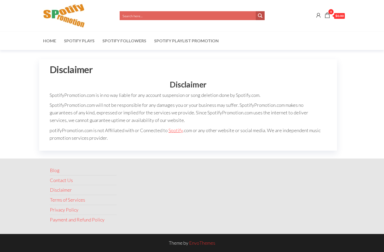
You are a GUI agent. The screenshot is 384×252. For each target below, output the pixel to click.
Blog (55, 170)
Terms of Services (67, 200)
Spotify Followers (124, 40)
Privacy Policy (64, 210)
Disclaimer (61, 190)
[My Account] (318, 15)
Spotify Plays (79, 40)
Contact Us (61, 180)
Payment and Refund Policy (77, 219)
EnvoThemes (202, 243)
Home (49, 40)
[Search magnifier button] (260, 15)
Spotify (175, 130)
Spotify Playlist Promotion (186, 40)
